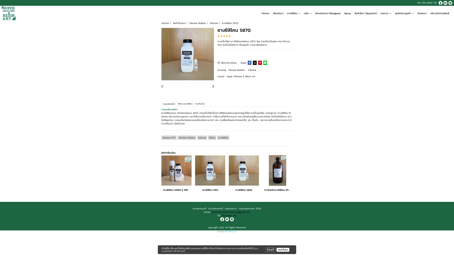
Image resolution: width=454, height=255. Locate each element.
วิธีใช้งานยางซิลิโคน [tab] (185, 103)
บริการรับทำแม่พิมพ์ (439, 13)
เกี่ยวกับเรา (278, 13)
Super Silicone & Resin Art (241, 76)
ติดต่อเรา (422, 13)
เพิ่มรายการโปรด (228, 63)
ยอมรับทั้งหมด (283, 250)
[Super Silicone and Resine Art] (445, 2)
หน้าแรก (265, 13)
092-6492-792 (429, 2)
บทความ (385, 13)
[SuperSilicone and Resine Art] (441, 2)
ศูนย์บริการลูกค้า (403, 13)
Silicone (252, 70)
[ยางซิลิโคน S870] (188, 54)
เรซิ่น (307, 13)
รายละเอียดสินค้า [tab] (169, 103)
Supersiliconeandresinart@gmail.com (230, 212)
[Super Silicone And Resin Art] (222, 219)
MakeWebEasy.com (230, 231)
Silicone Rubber (237, 70)
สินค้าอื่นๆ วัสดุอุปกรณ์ (366, 13)
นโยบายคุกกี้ (181, 251)
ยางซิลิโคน (292, 13)
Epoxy (347, 13)
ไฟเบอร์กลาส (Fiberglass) (328, 13)
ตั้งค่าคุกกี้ (270, 250)
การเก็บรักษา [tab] (200, 103)
